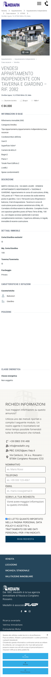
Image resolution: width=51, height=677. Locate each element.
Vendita (4, 11)
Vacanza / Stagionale (17, 570)
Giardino (10, 301)
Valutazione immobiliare (19, 576)
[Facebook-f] (21, 611)
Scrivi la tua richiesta (20, 497)
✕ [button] (47, 635)
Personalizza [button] (25, 672)
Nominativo (12, 464)
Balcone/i (11, 296)
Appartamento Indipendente (37, 11)
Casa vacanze (11, 13)
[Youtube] (26, 611)
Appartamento (16, 11)
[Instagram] (30, 611)
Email (8, 486)
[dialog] (25, 654)
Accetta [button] (25, 657)
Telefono (11, 475)
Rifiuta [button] (25, 664)
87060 (22, 13)
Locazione (11, 564)
